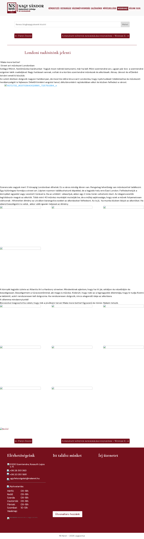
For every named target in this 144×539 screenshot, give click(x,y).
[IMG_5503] (123, 319)
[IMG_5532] (72, 401)
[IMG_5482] (123, 221)
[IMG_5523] (72, 361)
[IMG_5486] (20, 221)
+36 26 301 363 (18, 470)
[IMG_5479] (20, 262)
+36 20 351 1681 (18, 474)
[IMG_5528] (20, 402)
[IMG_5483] (72, 221)
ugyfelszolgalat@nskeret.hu (25, 478)
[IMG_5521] (20, 361)
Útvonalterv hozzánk (67, 514)
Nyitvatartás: (17, 486)
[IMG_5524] (123, 361)
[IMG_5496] (72, 319)
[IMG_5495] (20, 320)
